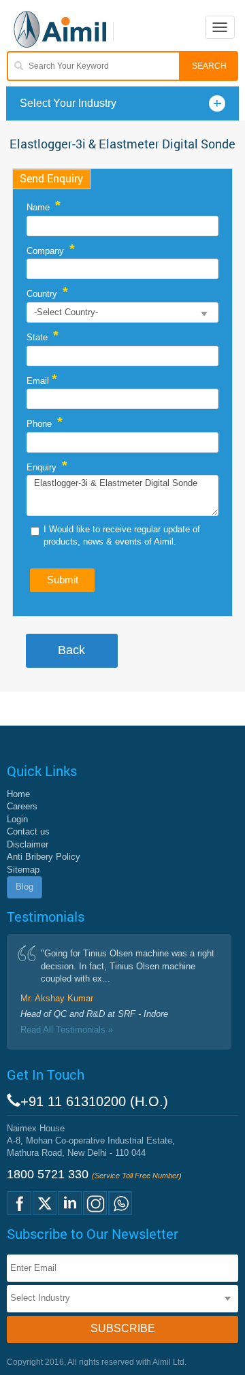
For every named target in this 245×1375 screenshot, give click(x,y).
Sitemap (23, 869)
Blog (24, 886)
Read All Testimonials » (66, 1029)
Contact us (28, 831)
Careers (22, 806)
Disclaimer (27, 844)
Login (17, 819)
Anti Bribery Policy (43, 857)
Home (18, 794)
